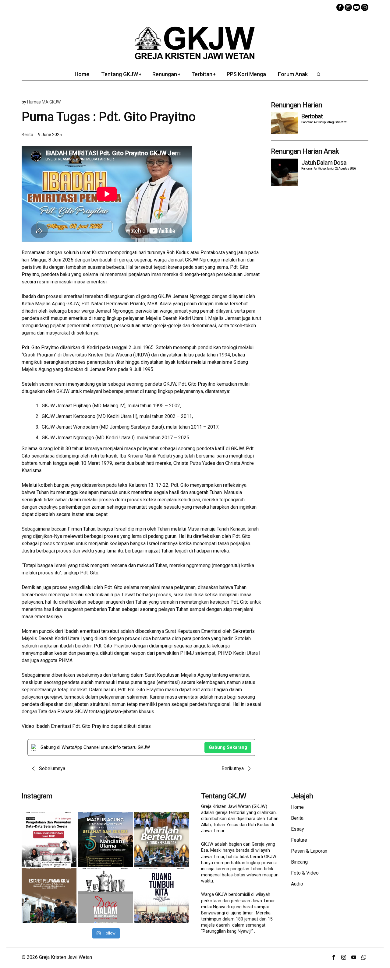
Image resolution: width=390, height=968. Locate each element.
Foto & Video (305, 873)
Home (297, 807)
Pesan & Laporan (309, 851)
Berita (27, 134)
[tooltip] (340, 7)
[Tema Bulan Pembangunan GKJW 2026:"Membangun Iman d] (105, 895)
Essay (297, 829)
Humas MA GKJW (44, 102)
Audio (297, 884)
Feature (299, 840)
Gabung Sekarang (228, 747)
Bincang (299, 862)
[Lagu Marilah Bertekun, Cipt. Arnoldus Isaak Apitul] (161, 839)
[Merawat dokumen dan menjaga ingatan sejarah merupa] (49, 839)
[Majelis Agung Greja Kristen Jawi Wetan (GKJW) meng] (105, 839)
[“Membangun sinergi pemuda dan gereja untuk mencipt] (161, 895)
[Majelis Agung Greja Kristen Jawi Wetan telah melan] (49, 895)
